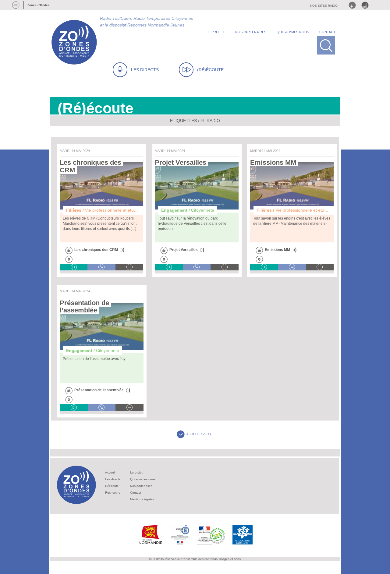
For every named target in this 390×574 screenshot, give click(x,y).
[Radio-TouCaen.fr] (366, 5)
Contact (135, 492)
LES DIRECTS (145, 69)
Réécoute (112, 486)
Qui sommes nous (142, 479)
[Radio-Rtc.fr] (354, 5)
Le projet (136, 472)
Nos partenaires (141, 486)
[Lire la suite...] (129, 267)
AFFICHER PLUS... (200, 434)
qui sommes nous (293, 32)
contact (327, 32)
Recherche (112, 492)
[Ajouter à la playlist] (101, 267)
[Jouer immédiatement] (73, 267)
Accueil (110, 472)
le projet (216, 32)
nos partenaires (250, 32)
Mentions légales (142, 499)
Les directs (112, 479)
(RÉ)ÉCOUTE (210, 69)
